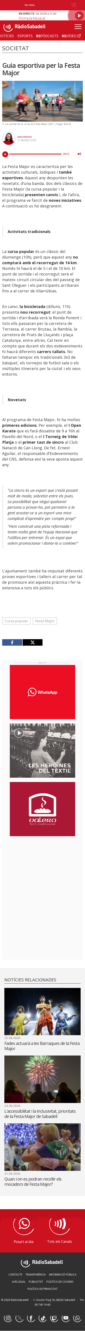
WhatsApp (77, 1318)
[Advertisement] (42, 868)
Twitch (54, 1318)
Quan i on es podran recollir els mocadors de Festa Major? (32, 1181)
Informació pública (62, 1274)
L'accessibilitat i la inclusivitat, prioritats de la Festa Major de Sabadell (40, 1113)
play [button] (5, 154)
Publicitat (36, 1282)
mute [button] (79, 154)
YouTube (65, 1318)
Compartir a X (32, 642)
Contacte (15, 1274)
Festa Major (44, 621)
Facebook (31, 1318)
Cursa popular (16, 621)
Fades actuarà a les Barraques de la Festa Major (42, 1045)
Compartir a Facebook (12, 642)
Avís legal (19, 1282)
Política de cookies (59, 1282)
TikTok (42, 1318)
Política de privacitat (42, 1289)
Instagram (7, 1318)
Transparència (36, 1274)
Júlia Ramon (24, 136)
